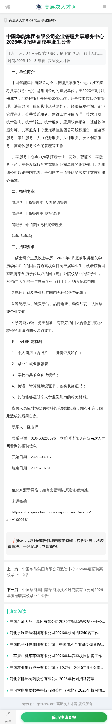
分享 (8, 721)
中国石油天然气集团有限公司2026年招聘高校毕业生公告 (58, 621)
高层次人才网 (19, 20)
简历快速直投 (64, 717)
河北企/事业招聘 (42, 20)
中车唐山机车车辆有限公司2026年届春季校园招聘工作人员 (60, 655)
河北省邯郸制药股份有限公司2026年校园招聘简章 (52, 678)
